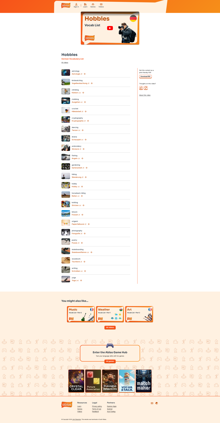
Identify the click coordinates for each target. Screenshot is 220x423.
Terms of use (96, 409)
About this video (144, 95)
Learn (79, 406)
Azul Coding (111, 411)
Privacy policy (97, 406)
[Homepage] (65, 6)
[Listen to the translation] (84, 73)
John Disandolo (76, 419)
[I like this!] (141, 87)
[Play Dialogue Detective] (110, 381)
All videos (64, 62)
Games (79, 409)
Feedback (95, 411)
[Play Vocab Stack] (127, 381)
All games (110, 361)
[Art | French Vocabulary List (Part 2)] (139, 314)
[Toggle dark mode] (157, 403)
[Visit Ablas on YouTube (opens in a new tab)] (152, 403)
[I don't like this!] (146, 87)
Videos (79, 411)
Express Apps (111, 406)
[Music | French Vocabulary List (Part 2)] (81, 314)
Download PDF (145, 76)
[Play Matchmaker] (144, 381)
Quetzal (109, 409)
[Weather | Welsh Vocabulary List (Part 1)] (110, 314)
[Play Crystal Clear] (76, 381)
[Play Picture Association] (93, 381)
